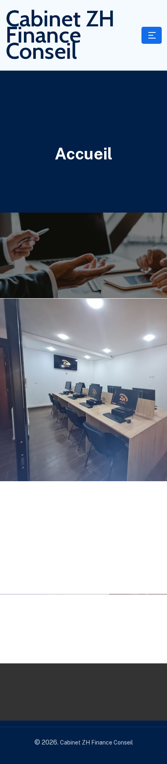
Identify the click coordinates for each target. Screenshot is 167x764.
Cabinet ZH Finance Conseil (60, 34)
